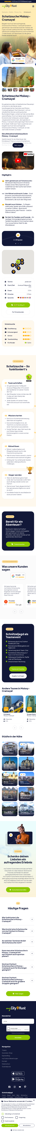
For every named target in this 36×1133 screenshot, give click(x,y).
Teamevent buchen (18, 669)
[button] (18, 1130)
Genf (13, 1095)
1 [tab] (15, 243)
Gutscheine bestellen (19, 890)
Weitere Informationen (16, 1110)
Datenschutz (6, 1064)
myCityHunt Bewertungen (10, 1058)
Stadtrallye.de (6, 1066)
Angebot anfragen (18, 676)
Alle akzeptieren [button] (9, 1125)
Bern (18, 1095)
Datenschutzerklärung (18, 1033)
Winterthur (24, 1095)
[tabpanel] (18, 237)
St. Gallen (10, 1097)
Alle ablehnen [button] (27, 1125)
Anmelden (18, 1037)
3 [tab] (20, 243)
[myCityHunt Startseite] (11, 6)
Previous (15, 612)
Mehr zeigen (18, 145)
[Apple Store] (18, 1073)
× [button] (34, 1100)
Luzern (4, 1097)
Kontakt (4, 1061)
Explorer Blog (6, 1055)
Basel (9, 1095)
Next (21, 612)
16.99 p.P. (19, 305)
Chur (26, 1097)
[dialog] (18, 1115)
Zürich (4, 1095)
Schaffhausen (19, 1097)
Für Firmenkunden (18, 312)
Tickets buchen (19, 544)
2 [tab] (18, 243)
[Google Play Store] (18, 1079)
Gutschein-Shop (7, 1053)
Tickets (4, 1050)
